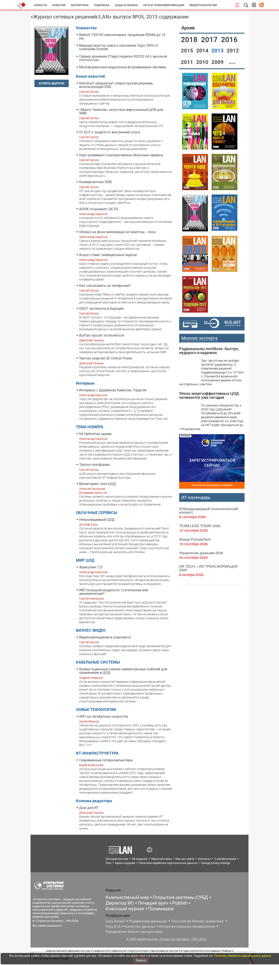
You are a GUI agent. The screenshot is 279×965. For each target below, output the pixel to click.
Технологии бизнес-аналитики (197, 921)
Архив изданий (125, 863)
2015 (187, 51)
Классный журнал (124, 908)
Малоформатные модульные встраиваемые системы (122, 67)
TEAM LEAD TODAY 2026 (199, 525)
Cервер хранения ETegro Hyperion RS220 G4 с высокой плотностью (123, 58)
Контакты (204, 858)
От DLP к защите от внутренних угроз (109, 132)
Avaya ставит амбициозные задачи (108, 255)
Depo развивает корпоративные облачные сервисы (121, 155)
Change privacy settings (215, 863)
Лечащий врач (153, 903)
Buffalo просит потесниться (101, 335)
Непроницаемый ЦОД (96, 520)
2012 (233, 51)
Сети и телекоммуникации (163, 5)
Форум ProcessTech (195, 539)
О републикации (225, 858)
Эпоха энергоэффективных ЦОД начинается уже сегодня (209, 395)
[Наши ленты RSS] (261, 5)
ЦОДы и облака (126, 5)
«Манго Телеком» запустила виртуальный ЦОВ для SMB (121, 111)
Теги (108, 863)
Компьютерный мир (127, 897)
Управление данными (148, 921)
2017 (210, 39)
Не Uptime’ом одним (95, 434)
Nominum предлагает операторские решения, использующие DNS (116, 85)
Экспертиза (80, 5)
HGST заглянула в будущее (101, 308)
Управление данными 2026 (201, 552)
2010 (203, 62)
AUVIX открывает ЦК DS (98, 209)
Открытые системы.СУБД (180, 897)
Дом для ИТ (89, 808)
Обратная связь (161, 858)
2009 (218, 62)
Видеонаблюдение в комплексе (105, 637)
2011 (187, 62)
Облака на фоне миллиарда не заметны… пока (117, 232)
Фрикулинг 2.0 (90, 567)
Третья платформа (94, 465)
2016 (229, 39)
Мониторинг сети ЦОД (97, 484)
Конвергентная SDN (95, 182)
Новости (40, 5)
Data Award (115, 921)
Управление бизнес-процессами (133, 931)
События (58, 5)
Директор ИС (119, 903)
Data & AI (113, 926)
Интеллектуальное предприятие (187, 926)
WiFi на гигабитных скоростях (103, 716)
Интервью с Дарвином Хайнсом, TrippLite (112, 390)
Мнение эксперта (199, 338)
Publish (179, 903)
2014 (203, 51)
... (232, 61)
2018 (190, 39)
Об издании (140, 858)
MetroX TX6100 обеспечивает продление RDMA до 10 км (122, 36)
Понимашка (161, 908)
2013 (218, 51)
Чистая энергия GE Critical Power (105, 358)
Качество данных (140, 926)
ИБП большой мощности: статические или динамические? (113, 592)
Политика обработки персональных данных (168, 863)
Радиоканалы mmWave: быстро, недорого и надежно (209, 350)
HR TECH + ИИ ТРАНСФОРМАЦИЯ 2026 (208, 568)
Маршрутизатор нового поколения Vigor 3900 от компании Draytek (118, 47)
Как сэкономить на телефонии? (105, 286)
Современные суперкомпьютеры (106, 760)
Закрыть (141, 960)
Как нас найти (184, 858)
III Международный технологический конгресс (208, 510)
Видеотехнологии (203, 5)
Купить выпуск (51, 83)
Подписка (101, 5)
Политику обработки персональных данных (242, 955)
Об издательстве (116, 858)
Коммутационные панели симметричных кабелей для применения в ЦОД (123, 671)
